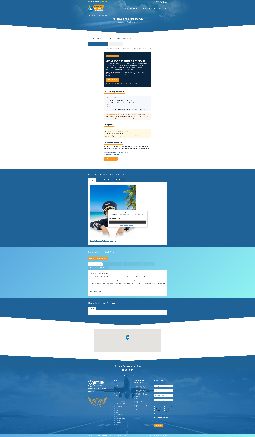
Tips (117, 410)
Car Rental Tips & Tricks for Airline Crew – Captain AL (141, 401)
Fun (117, 416)
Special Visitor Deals (121, 401)
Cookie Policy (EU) (140, 413)
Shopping (118, 397)
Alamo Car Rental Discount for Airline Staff (141, 394)
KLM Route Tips (119, 406)
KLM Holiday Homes (120, 391)
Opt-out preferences (124, 225)
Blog (117, 385)
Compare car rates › (112, 79)
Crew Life (133, 9)
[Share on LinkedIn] (129, 371)
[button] (145, 212)
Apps (117, 408)
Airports (94, 15)
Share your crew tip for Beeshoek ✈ (98, 258)
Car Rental (118, 399)
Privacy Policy (131, 225)
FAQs (164, 9)
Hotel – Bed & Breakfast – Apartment (121, 393)
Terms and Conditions (151, 435)
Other (117, 424)
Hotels (117, 387)
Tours (117, 412)
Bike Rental (118, 422)
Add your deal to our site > (161, 1)
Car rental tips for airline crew (111, 154)
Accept (127, 222)
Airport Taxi (138, 398)
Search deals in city (148, 9)
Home (126, 9)
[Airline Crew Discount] (104, 8)
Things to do (119, 420)
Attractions (138, 396)
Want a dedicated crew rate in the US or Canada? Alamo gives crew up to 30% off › (124, 83)
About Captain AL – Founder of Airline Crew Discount (141, 388)
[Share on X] (126, 371)
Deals (159, 9)
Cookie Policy (139, 411)
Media (117, 395)
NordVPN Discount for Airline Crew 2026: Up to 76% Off (141, 405)
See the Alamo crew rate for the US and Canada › (116, 152)
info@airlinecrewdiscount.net (93, 1)
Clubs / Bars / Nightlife (121, 418)
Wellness (118, 389)
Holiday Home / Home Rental (121, 404)
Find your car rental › (110, 158)
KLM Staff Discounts (120, 414)
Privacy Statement (140, 415)
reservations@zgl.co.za (95, 291)
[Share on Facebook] (123, 371)
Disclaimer (165, 435)
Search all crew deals (130, 376)
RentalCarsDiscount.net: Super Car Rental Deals (141, 391)
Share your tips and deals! (140, 408)
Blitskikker (124, 435)
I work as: (157, 404)
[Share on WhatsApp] (132, 371)
